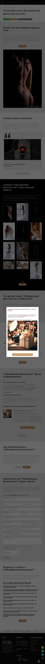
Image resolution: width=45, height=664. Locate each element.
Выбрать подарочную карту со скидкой (23, 354)
